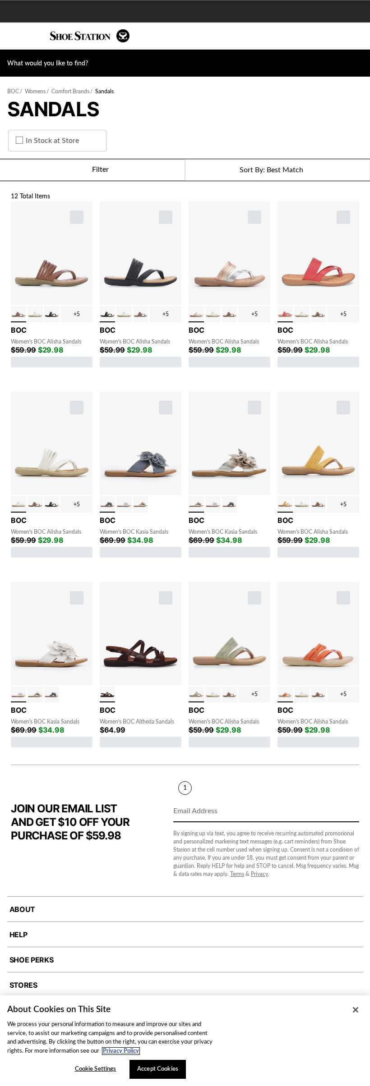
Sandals (104, 91)
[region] (185, 1040)
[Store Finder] (35, 36)
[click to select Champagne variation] (140, 504)
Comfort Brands (70, 91)
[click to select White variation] (35, 314)
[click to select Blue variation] (107, 504)
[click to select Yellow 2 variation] (285, 504)
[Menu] (13, 36)
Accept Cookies (157, 1069)
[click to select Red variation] (285, 314)
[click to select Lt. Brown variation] (18, 314)
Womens (35, 91)
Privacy (259, 874)
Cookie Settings (95, 1069)
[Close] (355, 1010)
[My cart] (358, 36)
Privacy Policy (121, 1051)
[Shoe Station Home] (90, 35)
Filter (100, 169)
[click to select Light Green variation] (196, 695)
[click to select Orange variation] (285, 695)
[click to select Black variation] (52, 314)
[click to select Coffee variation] (107, 695)
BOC (13, 91)
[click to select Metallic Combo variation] (196, 314)
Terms (237, 874)
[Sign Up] (349, 812)
